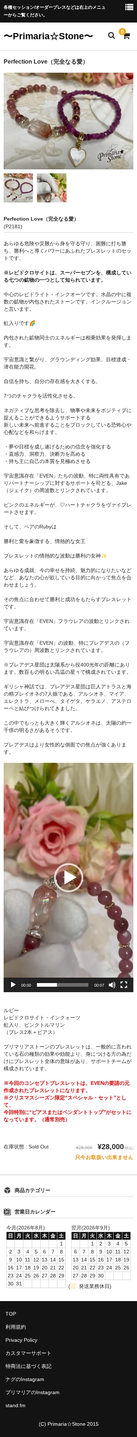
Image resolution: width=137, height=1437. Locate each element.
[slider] (62, 985)
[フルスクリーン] (124, 985)
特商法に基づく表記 (28, 1366)
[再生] (13, 985)
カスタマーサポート (28, 1353)
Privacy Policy (21, 1340)
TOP (10, 1314)
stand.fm (15, 1405)
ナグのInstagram (24, 1379)
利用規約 (15, 1327)
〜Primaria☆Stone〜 (48, 36)
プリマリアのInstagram (32, 1392)
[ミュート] (112, 985)
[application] (68, 877)
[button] (68, 877)
